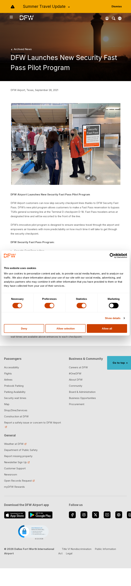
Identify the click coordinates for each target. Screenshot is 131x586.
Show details (112, 318)
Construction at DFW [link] (16, 416)
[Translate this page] (120, 18)
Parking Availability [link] (14, 392)
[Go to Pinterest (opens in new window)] (118, 514)
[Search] (114, 18)
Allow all (107, 328)
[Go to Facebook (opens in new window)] (72, 514)
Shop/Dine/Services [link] (15, 410)
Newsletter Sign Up (15, 462)
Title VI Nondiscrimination (76, 549)
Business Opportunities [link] (82, 398)
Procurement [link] (76, 404)
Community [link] (75, 385)
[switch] (49, 305)
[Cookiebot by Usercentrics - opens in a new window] (112, 255)
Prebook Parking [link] (14, 385)
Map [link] (6, 404)
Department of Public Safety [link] (21, 450)
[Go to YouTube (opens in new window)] (107, 514)
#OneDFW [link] (75, 373)
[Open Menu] (14, 17)
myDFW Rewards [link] (14, 486)
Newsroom (10, 474)
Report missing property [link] (18, 456)
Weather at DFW (14, 443)
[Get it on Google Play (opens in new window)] (40, 515)
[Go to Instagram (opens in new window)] (84, 514)
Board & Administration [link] (82, 392)
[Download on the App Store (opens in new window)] (15, 515)
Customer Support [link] (15, 468)
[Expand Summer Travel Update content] (69, 7)
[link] (21, 49)
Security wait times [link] (15, 398)
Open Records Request (18, 480)
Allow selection (65, 328)
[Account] (107, 18)
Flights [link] (8, 373)
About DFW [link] (76, 379)
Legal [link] (69, 553)
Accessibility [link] (11, 367)
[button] (33, 532)
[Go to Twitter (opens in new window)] (95, 514)
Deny (24, 328)
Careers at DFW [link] (78, 367)
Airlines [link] (8, 379)
